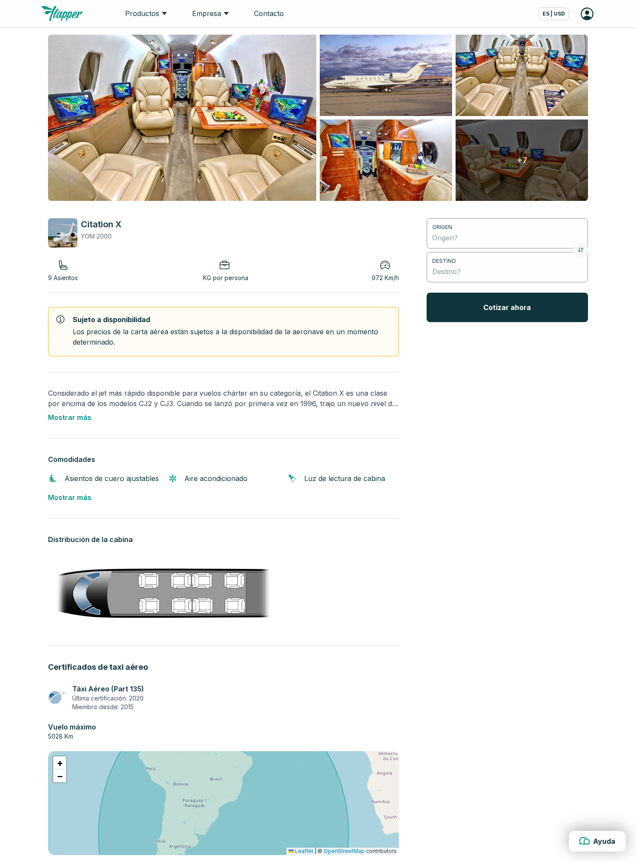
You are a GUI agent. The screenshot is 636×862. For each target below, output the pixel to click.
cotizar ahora (507, 307)
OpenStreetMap (344, 851)
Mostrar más (69, 417)
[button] (59, 762)
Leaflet (303, 851)
